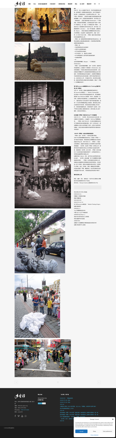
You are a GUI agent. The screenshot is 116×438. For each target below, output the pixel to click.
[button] (113, 419)
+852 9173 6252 (25, 409)
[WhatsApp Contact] (26, 416)
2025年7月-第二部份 (65, 400)
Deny (94, 431)
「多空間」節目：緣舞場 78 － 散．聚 (69, 418)
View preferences (107, 431)
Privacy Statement (94, 435)
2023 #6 (62, 420)
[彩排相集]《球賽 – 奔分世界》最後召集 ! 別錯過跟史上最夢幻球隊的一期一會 (79, 412)
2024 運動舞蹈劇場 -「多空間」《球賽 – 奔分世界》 (73, 416)
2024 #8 (62, 410)
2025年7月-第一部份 (65, 402)
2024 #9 (62, 404)
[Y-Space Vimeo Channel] (19, 416)
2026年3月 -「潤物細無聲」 (67, 398)
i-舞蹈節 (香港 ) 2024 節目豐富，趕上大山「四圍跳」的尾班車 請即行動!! (78, 406)
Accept (81, 431)
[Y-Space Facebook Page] (16, 416)
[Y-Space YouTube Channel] (22, 416)
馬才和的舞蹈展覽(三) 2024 (67, 408)
